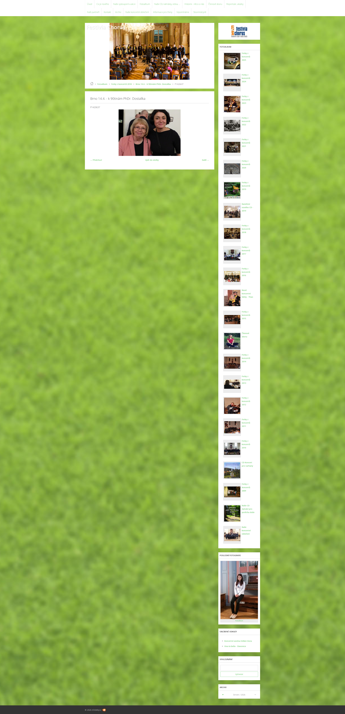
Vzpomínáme (183, 12)
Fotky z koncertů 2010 (246, 444)
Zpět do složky (152, 160)
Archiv (118, 12)
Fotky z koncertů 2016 (246, 272)
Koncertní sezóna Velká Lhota (238, 641)
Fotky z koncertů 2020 (246, 164)
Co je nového (102, 4)
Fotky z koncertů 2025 (246, 56)
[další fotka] (204, 132)
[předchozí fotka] (95, 132)
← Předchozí (96, 160)
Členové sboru (215, 4)
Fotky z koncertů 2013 (246, 379)
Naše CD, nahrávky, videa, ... (167, 4)
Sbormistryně (199, 12)
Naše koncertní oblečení (137, 12)
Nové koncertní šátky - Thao (247, 293)
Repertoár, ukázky (234, 4)
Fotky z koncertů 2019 (246, 185)
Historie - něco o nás (194, 4)
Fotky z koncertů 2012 (246, 401)
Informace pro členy (162, 12)
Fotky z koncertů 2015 (246, 315)
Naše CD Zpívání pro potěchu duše (248, 509)
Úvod (89, 4)
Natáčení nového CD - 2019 (247, 207)
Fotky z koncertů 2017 (246, 250)
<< (223, 694)
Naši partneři (93, 12)
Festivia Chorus (105, 27)
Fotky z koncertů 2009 (246, 487)
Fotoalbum (145, 4)
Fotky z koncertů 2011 (246, 422)
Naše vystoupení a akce (124, 4)
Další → (205, 160)
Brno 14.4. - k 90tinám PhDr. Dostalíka (153, 84)
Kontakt (107, 12)
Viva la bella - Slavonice (235, 646)
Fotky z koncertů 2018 (121, 84)
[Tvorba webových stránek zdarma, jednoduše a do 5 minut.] (104, 710)
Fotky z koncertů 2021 (246, 142)
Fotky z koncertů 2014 (246, 358)
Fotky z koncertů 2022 (246, 121)
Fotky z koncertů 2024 (246, 78)
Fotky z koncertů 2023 (246, 99)
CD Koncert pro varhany (247, 464)
